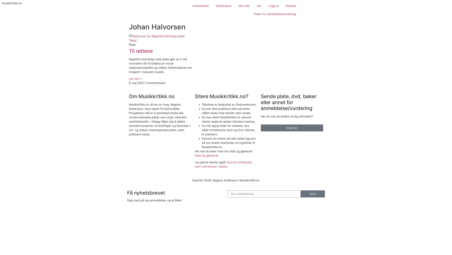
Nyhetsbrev (223, 6)
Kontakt (291, 6)
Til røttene (141, 51)
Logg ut (273, 6)
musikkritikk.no (12, 3)
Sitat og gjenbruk (206, 155)
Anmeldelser (201, 6)
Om (259, 6)
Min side (244, 6)
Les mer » (135, 78)
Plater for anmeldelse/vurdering (275, 14)
